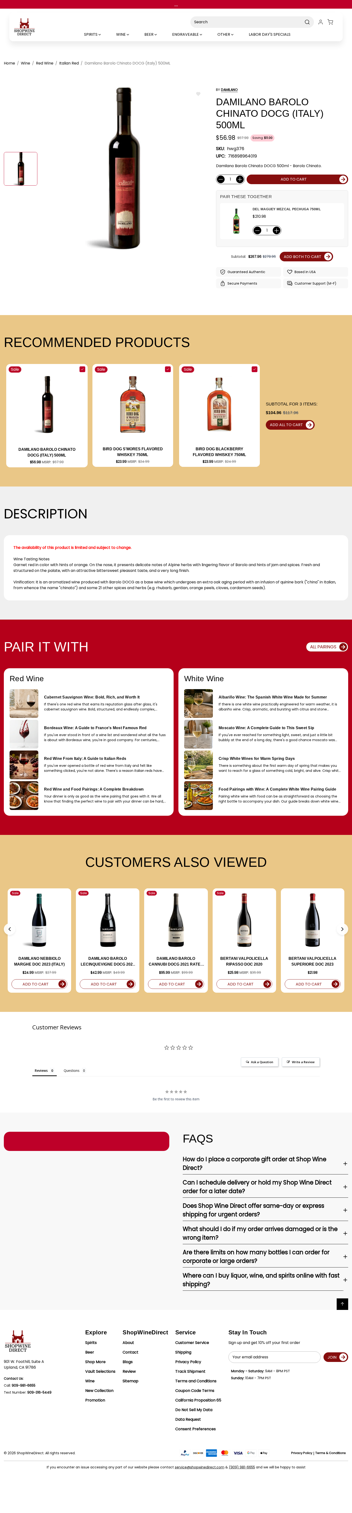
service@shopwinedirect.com (199, 1467)
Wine (90, 1381)
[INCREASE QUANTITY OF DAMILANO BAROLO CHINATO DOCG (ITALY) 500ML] (240, 179)
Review (129, 1371)
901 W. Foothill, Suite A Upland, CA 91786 (24, 1364)
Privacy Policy (188, 1362)
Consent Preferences (195, 1429)
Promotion (95, 1400)
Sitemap (130, 1381)
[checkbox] (82, 369)
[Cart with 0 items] (333, 22)
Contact (130, 1352)
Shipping (183, 1352)
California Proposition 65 (198, 1400)
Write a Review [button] (303, 1062)
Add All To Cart (286, 425)
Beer (89, 1352)
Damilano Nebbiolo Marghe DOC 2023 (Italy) (39, 961)
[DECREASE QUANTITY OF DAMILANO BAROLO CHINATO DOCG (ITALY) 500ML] (221, 179)
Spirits (91, 1342)
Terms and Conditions (195, 1381)
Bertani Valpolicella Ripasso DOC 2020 (244, 961)
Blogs (128, 1362)
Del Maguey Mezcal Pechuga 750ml (287, 209)
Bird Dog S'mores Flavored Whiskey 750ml (133, 452)
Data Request (188, 1419)
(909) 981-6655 (242, 1467)
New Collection (99, 1390)
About (128, 1342)
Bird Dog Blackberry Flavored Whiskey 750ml (219, 452)
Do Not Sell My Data (193, 1410)
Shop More (95, 1362)
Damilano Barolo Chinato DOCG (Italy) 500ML (46, 452)
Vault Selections (100, 1371)
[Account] (321, 22)
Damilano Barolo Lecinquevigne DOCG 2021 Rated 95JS (108, 961)
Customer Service (192, 1342)
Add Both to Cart (302, 256)
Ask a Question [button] (262, 1062)
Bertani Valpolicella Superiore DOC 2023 (312, 961)
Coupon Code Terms (194, 1390)
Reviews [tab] (41, 1070)
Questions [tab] (71, 1070)
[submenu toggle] (104, 34)
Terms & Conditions (330, 1453)
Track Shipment (190, 1371)
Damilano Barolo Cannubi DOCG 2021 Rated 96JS (176, 961)
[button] (9, 929)
